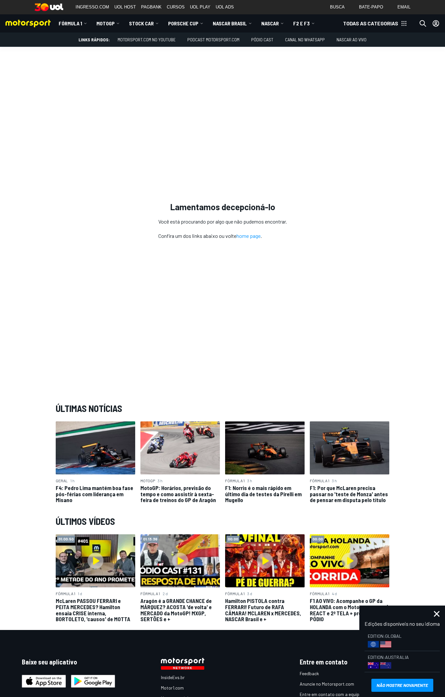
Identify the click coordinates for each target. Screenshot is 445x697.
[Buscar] (422, 23)
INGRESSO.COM (92, 7)
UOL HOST (125, 7)
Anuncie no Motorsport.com (327, 684)
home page (249, 236)
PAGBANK (151, 7)
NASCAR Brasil (230, 23)
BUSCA (337, 7)
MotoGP (105, 23)
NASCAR (270, 23)
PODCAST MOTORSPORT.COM (213, 39)
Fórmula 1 (70, 23)
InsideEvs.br (173, 677)
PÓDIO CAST (262, 39)
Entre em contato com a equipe (331, 694)
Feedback (309, 673)
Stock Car (141, 23)
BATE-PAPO (371, 7)
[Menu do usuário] (435, 23)
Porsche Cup (183, 23)
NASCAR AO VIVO (351, 39)
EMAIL (403, 7)
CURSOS (176, 7)
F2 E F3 (301, 23)
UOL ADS (225, 7)
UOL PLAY (200, 7)
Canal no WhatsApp (305, 39)
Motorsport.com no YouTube (147, 39)
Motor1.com (172, 687)
